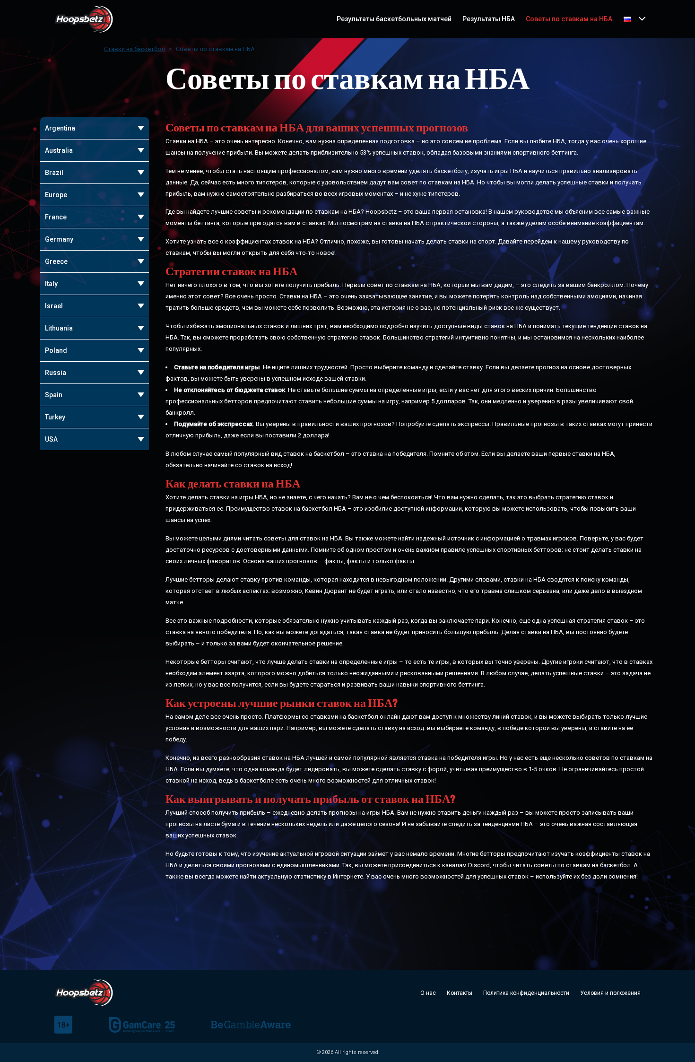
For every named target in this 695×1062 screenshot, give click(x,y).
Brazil (54, 172)
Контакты (459, 993)
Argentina (60, 128)
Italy (51, 283)
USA (51, 439)
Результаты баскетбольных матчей (394, 19)
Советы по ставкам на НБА (569, 19)
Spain (53, 395)
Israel (54, 306)
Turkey (55, 417)
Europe (56, 195)
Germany (59, 239)
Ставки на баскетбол (134, 48)
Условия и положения (610, 993)
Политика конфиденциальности (526, 993)
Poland (56, 350)
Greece (56, 261)
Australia (59, 150)
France (56, 217)
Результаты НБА (488, 19)
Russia (55, 372)
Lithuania (59, 328)
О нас (428, 993)
